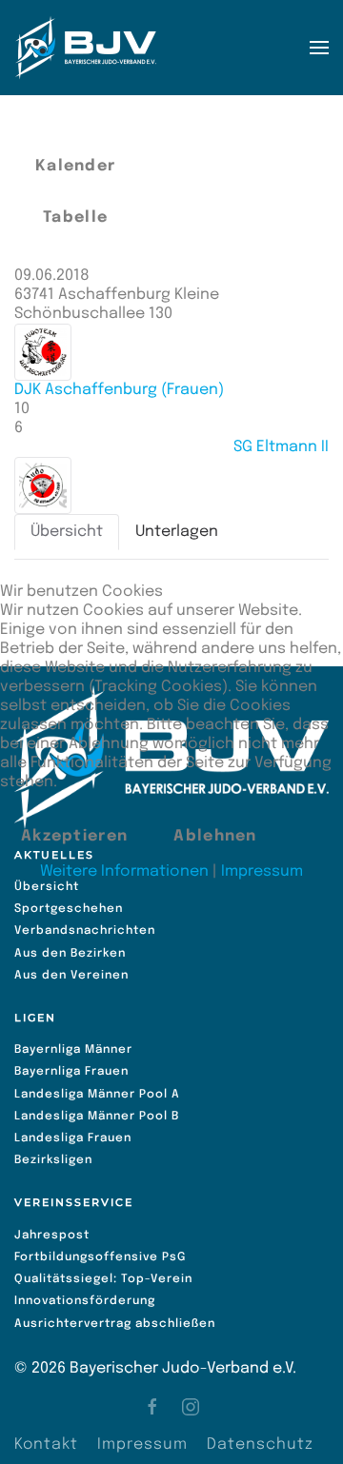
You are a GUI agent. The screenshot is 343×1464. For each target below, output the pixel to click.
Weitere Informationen (124, 871)
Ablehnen (214, 836)
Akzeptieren (74, 836)
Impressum (262, 871)
